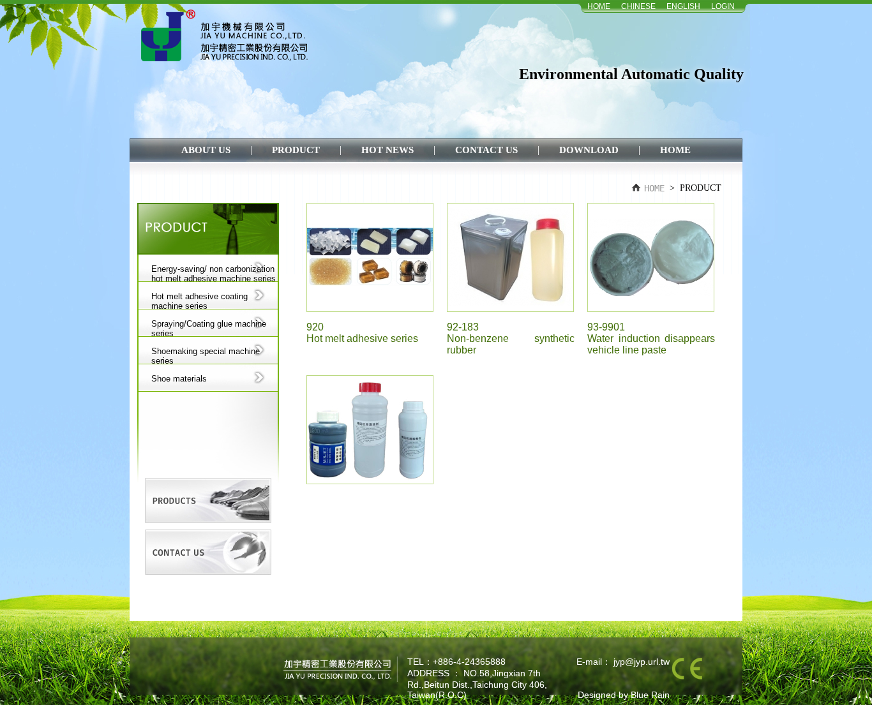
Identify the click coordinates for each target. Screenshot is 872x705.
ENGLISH (683, 6)
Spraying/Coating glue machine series (208, 328)
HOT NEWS (388, 150)
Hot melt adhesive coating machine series (199, 300)
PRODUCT (297, 150)
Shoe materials (179, 378)
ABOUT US (207, 150)
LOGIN (723, 6)
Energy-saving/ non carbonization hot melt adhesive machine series (213, 273)
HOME (598, 6)
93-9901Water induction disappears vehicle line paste (651, 338)
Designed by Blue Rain (624, 695)
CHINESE (638, 6)
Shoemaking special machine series (205, 355)
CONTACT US (487, 150)
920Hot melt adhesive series (362, 333)
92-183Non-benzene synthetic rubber (511, 338)
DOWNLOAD (590, 150)
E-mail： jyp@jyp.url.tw (623, 662)
